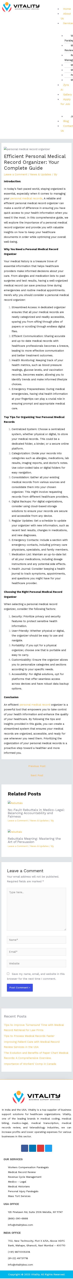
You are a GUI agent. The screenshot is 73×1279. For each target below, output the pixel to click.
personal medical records (26, 198)
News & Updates (40, 174)
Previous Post (37, 766)
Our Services (13, 1159)
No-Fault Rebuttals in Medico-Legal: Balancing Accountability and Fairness (36, 813)
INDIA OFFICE (12, 1232)
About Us (66, 16)
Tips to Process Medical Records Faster (29, 1036)
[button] (62, 4)
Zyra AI (65, 87)
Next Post (37, 775)
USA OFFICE (11, 1204)
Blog (66, 121)
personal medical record (34, 704)
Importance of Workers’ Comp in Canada (30, 1063)
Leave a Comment (15, 174)
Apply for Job (66, 102)
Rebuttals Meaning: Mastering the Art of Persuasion (34, 840)
